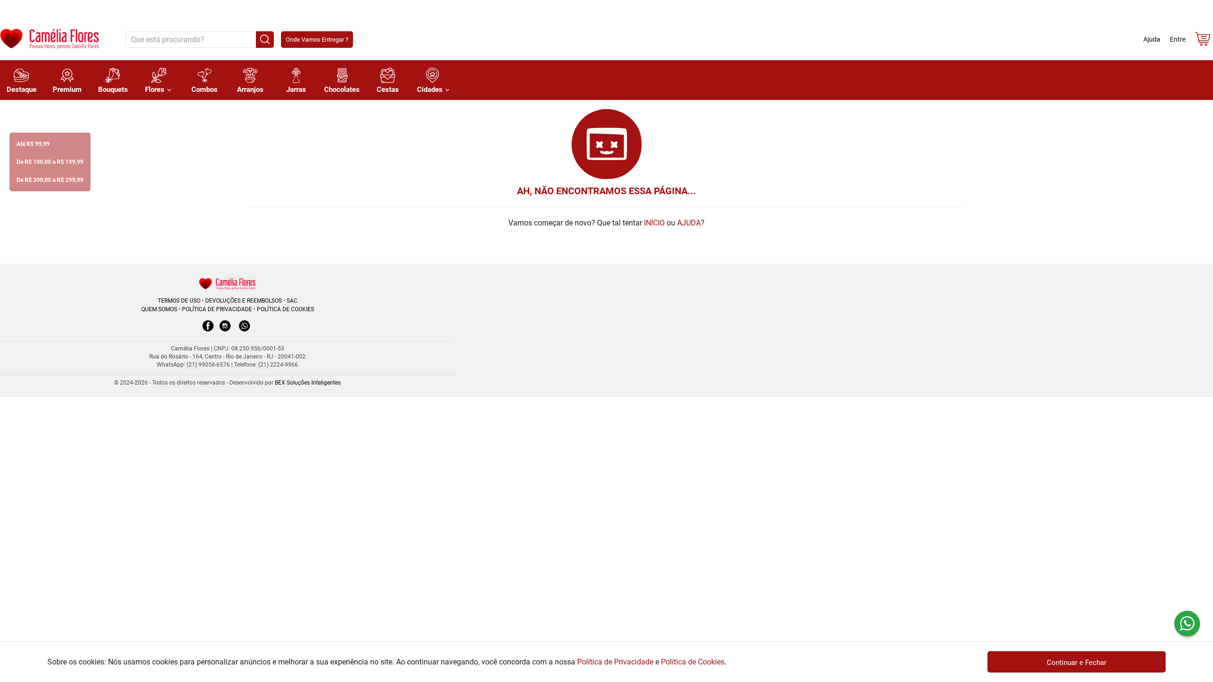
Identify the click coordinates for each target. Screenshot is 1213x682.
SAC (292, 300)
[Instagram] (225, 330)
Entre (1178, 39)
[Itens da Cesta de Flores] (1202, 41)
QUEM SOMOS (159, 309)
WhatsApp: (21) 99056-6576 (193, 364)
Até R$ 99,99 (33, 144)
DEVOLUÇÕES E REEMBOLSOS (243, 300)
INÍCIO (654, 222)
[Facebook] (208, 330)
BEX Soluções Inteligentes (308, 382)
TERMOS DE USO (179, 300)
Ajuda (1151, 39)
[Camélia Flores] (227, 283)
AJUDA (689, 222)
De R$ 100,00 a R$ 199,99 (50, 162)
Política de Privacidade (615, 661)
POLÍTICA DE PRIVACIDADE (217, 309)
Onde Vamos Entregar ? (317, 39)
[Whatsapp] (244, 330)
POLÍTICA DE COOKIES (285, 309)
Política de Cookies (692, 661)
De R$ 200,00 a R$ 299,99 (50, 180)
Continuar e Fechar (1076, 662)
